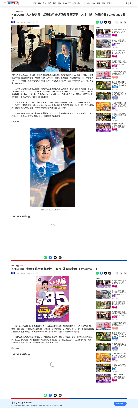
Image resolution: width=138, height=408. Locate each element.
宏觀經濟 (115, 76)
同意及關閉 (119, 403)
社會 (114, 118)
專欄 (17, 11)
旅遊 (114, 45)
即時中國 (115, 97)
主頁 (12, 11)
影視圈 (114, 34)
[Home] (13, 3)
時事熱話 (115, 87)
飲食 (114, 108)
